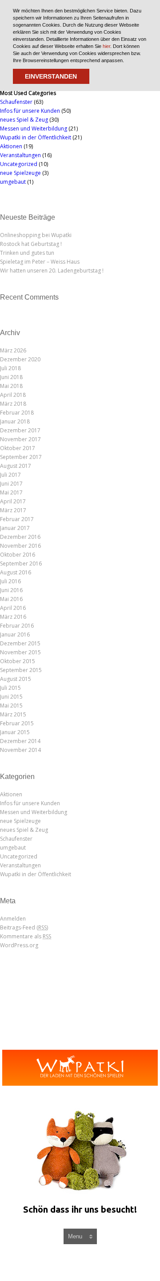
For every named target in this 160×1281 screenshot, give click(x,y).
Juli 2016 (10, 581)
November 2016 (20, 546)
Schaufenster (16, 102)
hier (106, 46)
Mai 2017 (11, 492)
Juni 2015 (11, 696)
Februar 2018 (17, 412)
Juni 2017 (11, 483)
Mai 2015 (11, 705)
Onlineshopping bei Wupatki (36, 235)
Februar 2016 (17, 625)
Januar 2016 (15, 634)
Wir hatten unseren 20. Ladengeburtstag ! (52, 270)
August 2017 (15, 466)
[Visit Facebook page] (72, 1262)
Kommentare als (25, 936)
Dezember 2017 (20, 430)
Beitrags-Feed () (24, 927)
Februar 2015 (17, 723)
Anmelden (13, 918)
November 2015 (20, 652)
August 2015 (15, 679)
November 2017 (20, 439)
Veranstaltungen (20, 155)
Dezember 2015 (20, 643)
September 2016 (21, 563)
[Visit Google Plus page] (91, 1262)
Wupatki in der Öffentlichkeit (35, 137)
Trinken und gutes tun (27, 253)
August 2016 (15, 572)
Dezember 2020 (20, 359)
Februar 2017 (17, 519)
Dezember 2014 (20, 741)
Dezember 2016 (20, 537)
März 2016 (13, 617)
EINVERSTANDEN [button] (51, 76)
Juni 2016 (11, 590)
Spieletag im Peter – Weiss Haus (40, 261)
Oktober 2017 (17, 448)
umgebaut (13, 182)
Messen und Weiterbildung (33, 128)
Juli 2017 (10, 474)
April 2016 (13, 608)
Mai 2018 (11, 386)
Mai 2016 (11, 599)
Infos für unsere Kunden (30, 111)
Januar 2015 (15, 732)
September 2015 (21, 670)
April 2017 (13, 501)
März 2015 (13, 714)
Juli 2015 (10, 688)
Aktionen (11, 146)
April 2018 (13, 395)
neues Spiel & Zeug (24, 119)
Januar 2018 (15, 421)
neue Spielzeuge (20, 173)
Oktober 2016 (17, 554)
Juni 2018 (11, 377)
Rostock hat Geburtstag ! (31, 244)
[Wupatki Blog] (80, 1068)
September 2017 (21, 457)
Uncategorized (18, 164)
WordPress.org (19, 945)
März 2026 (13, 350)
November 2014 (20, 750)
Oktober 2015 (17, 661)
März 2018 (13, 403)
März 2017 (13, 510)
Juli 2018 (10, 368)
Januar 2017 (15, 528)
